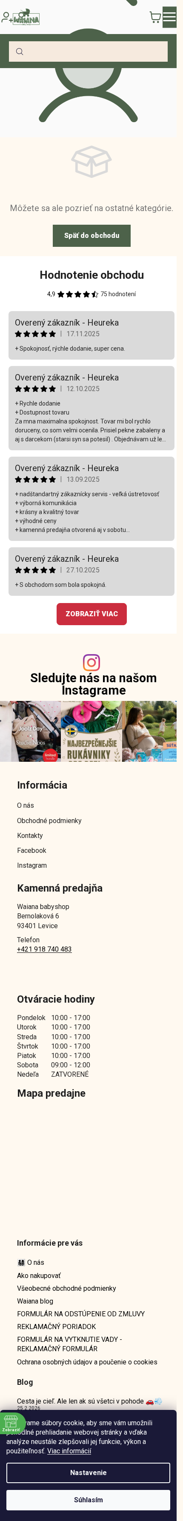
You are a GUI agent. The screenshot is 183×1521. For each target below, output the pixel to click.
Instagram (32, 865)
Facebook (31, 850)
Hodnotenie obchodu (92, 275)
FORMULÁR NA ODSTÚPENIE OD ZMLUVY (81, 1314)
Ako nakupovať (39, 1276)
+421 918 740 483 (44, 949)
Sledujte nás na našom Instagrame (93, 684)
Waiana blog (35, 1301)
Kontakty (30, 836)
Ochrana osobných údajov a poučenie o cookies (87, 1362)
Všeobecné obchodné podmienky (66, 1288)
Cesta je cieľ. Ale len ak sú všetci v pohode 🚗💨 (90, 1401)
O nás (25, 805)
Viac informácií (69, 1451)
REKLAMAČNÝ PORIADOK (56, 1327)
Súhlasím (88, 1500)
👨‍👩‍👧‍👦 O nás (30, 1262)
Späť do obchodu (91, 236)
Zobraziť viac (92, 614)
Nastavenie (88, 1473)
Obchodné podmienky (49, 821)
